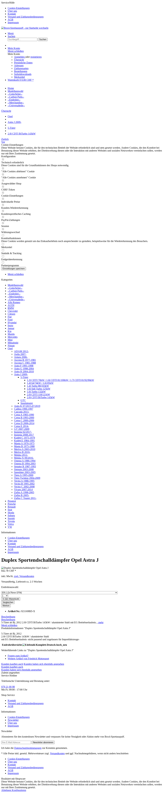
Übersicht (19, 59)
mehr (100, 622)
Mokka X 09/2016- (24, 457)
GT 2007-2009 (21, 429)
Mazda (11, 334)
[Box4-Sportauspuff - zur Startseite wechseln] (24, 28)
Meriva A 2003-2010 (24, 449)
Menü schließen (16, 51)
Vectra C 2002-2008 (24, 486)
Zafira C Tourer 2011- (25, 498)
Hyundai (12, 322)
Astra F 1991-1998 (23, 365)
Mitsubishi (13, 342)
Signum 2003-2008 (24, 469)
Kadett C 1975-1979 (24, 437)
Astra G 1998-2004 (24, 368)
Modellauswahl (15, 285)
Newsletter (13, 720)
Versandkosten (57, 753)
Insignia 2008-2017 (24, 434)
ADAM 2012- (21, 351)
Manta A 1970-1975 (24, 443)
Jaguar (11, 328)
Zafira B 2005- (21, 495)
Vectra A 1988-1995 (24, 481)
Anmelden (19, 57)
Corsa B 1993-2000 (24, 417)
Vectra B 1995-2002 (24, 483)
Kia (9, 331)
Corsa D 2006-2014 (24, 423)
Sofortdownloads (22, 74)
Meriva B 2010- (22, 452)
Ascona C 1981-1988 (25, 362)
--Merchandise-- (16, 296)
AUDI (11, 305)
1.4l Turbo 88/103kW (38, 386)
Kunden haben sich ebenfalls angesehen (44, 664)
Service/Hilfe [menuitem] (22, 12)
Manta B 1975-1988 (24, 446)
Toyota (11, 521)
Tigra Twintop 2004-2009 (27, 478)
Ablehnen (6, 790)
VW (10, 527)
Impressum (13, 22)
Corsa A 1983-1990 (24, 414)
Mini (10, 339)
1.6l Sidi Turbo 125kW (38, 388)
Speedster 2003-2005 (25, 472)
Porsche (12, 504)
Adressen (19, 65)
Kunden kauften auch (12, 664)
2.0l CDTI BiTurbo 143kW (41, 397)
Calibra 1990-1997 (23, 409)
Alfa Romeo (14, 302)
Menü (11, 33)
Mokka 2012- (21, 455)
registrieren (36, 57)
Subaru (11, 515)
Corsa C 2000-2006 (24, 420)
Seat (10, 509)
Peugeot (12, 501)
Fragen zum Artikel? (18, 655)
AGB (10, 19)
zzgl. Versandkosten (24, 576)
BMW (11, 308)
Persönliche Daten (23, 62)
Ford (10, 319)
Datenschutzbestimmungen (27, 748)
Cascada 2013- (21, 411)
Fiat (10, 316)
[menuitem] (85, 8)
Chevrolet (13, 311)
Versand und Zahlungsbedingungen (26, 16)
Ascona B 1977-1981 (25, 360)
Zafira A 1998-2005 (24, 492)
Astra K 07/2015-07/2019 (27, 406)
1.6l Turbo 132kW (36, 391)
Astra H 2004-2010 (24, 371)
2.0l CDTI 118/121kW (38, 394)
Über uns (12, 11)
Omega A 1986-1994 (24, 460)
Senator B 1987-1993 (25, 466)
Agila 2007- (20, 354)
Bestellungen (20, 71)
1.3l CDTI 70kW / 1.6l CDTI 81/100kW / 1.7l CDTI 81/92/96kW (60, 380)
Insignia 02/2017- (23, 432)
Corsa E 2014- (21, 426)
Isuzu (10, 325)
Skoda (11, 512)
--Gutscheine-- (15, 288)
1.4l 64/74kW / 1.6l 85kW (40, 383)
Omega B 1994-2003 (25, 463)
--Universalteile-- (16, 299)
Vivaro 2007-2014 (23, 489)
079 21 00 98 (8, 686)
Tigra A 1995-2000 (23, 475)
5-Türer (24, 377)
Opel (10, 348)
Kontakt (12, 13)
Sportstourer (26, 403)
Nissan (11, 345)
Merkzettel (19, 77)
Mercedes (12, 337)
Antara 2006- (21, 357)
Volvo (11, 524)
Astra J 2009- (21, 374)
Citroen (11, 314)
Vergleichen (8, 602)
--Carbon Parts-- (16, 290)
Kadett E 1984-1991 (24, 440)
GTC (23, 400)
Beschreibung (8, 616)
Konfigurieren (19, 790)
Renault (12, 506)
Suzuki (11, 518)
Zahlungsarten (21, 68)
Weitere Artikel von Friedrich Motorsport (28, 658)
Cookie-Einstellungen (19, 8)
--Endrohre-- (14, 293)
